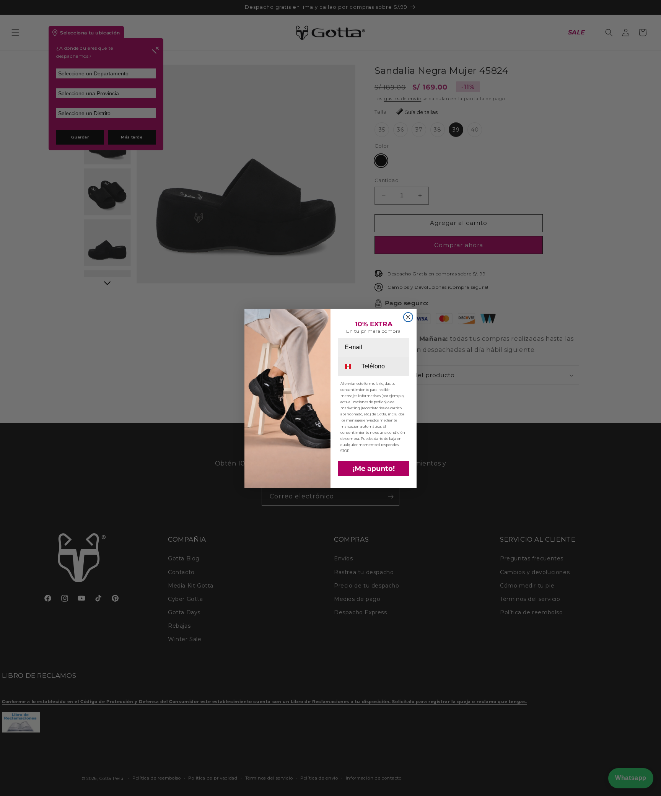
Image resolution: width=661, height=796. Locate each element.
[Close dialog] (408, 317)
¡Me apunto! (374, 468)
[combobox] (349, 366)
